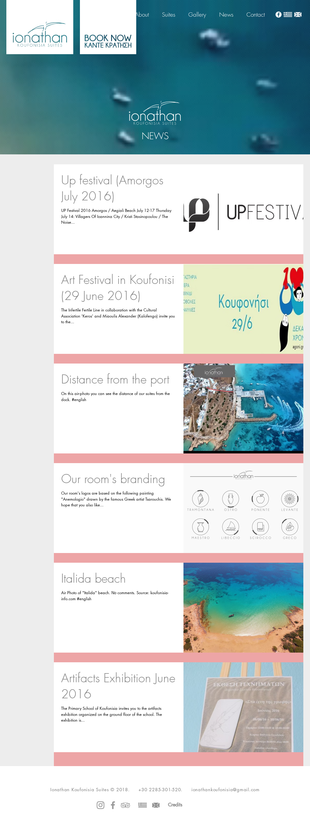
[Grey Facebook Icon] (113, 805)
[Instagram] (100, 805)
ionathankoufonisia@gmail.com (225, 789)
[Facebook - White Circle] (278, 15)
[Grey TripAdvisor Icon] (125, 805)
